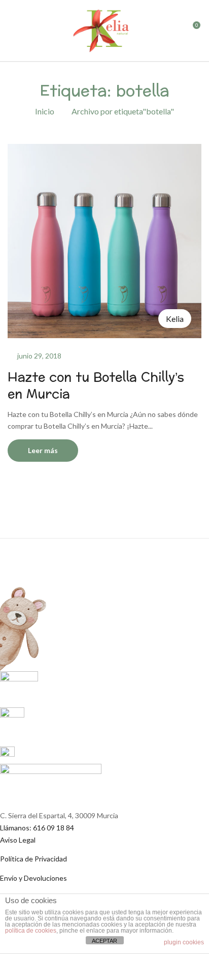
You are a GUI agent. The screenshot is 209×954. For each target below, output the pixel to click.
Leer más (43, 450)
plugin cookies (184, 942)
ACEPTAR (104, 941)
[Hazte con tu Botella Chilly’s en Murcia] (104, 149)
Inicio (44, 111)
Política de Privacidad (33, 858)
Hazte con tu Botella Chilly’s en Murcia (96, 386)
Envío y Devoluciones (33, 878)
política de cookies (30, 930)
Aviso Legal (18, 840)
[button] (192, 32)
